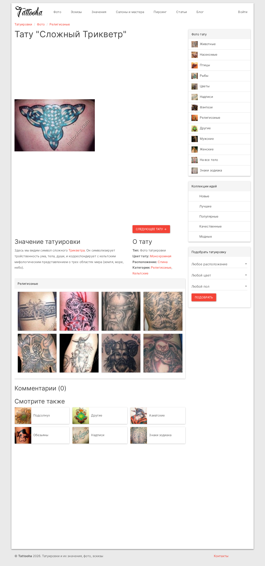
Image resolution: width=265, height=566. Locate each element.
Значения (98, 12)
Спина (162, 262)
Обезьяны (40, 435)
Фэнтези (206, 107)
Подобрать (204, 297)
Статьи (181, 12)
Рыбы (204, 76)
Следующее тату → (151, 229)
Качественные (210, 226)
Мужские (207, 139)
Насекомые (208, 54)
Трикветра (77, 250)
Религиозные (59, 24)
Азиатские (157, 415)
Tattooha (29, 11)
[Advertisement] (99, 70)
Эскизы (76, 12)
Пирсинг (160, 12)
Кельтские (140, 273)
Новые (204, 196)
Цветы (205, 86)
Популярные (208, 216)
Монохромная (160, 256)
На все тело (209, 160)
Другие (96, 415)
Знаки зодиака (160, 435)
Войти (242, 12)
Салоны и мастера (129, 12)
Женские (207, 149)
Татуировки (23, 24)
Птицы (205, 65)
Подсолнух (41, 415)
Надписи (97, 435)
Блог (200, 12)
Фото (57, 12)
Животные (208, 44)
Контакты (221, 556)
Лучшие (205, 206)
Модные (205, 236)
